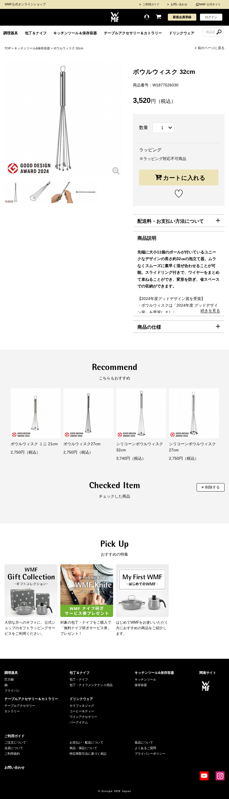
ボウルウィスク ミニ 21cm (34, 444)
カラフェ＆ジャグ (82, 705)
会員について (13, 748)
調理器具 (10, 33)
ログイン (211, 17)
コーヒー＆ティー (82, 711)
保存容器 (141, 685)
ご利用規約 (12, 753)
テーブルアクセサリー (19, 705)
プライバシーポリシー (150, 753)
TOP (7, 48)
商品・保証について (83, 748)
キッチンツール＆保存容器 (75, 33)
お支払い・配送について (86, 742)
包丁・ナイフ (79, 679)
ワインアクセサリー (83, 716)
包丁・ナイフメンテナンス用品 (91, 685)
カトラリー (12, 711)
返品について (144, 742)
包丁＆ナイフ (36, 33)
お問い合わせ (179, 4)
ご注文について (15, 742)
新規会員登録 (182, 17)
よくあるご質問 (145, 748)
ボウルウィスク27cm (82, 444)
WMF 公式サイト (210, 4)
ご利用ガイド (151, 4)
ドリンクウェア (181, 33)
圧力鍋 (9, 679)
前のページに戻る (211, 48)
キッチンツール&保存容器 (32, 48)
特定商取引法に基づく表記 (88, 753)
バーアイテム (79, 722)
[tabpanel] (15, 192)
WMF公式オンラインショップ (25, 4)
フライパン (12, 690)
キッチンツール (145, 679)
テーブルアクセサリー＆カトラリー (133, 33)
